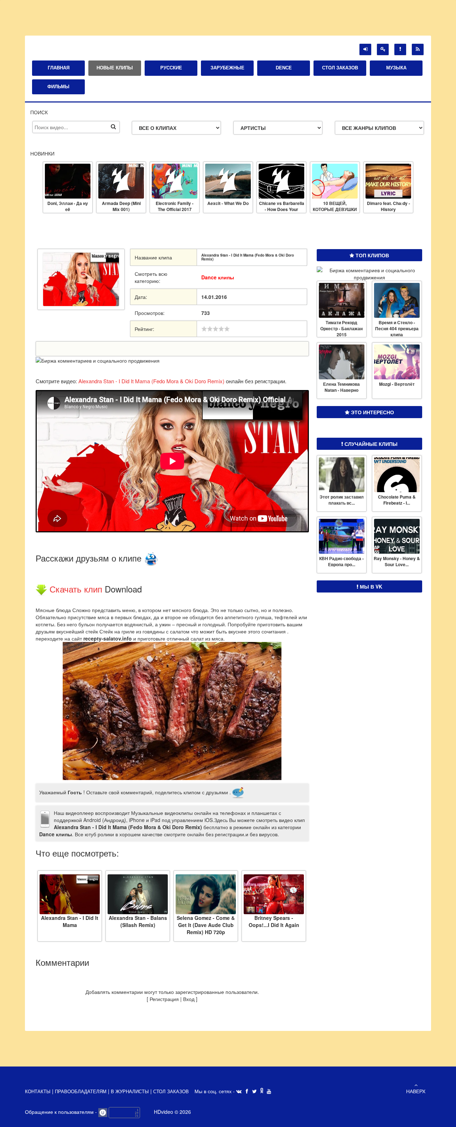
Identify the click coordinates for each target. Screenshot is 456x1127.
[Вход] (365, 49)
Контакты (38, 1091)
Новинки (42, 153)
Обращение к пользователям (60, 1111)
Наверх (415, 1091)
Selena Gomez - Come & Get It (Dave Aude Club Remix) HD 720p (206, 921)
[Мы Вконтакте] (239, 1091)
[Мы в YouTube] (269, 1091)
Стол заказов (171, 1091)
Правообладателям (81, 1091)
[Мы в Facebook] (247, 1091)
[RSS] (417, 49)
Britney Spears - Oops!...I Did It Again (274, 921)
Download (123, 589)
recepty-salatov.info (107, 638)
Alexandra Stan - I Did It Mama (69, 921)
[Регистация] (383, 49)
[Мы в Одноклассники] (262, 1091)
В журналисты (129, 1091)
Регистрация (164, 998)
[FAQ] (400, 49)
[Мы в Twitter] (254, 1091)
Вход (189, 998)
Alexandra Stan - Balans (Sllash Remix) (138, 921)
